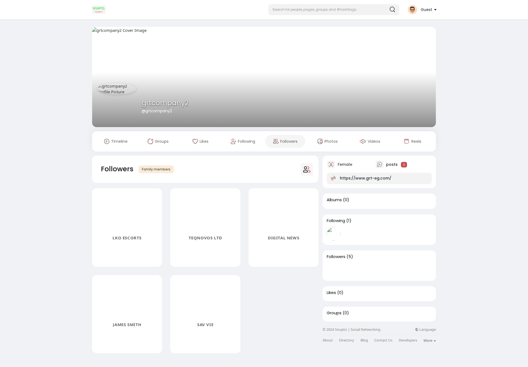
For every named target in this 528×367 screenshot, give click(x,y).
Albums (334, 200)
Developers (408, 340)
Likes (331, 292)
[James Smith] (386, 270)
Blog (364, 340)
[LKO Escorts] (333, 270)
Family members (156, 169)
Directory (346, 340)
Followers (336, 256)
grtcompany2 (165, 103)
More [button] (428, 340)
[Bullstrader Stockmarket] (333, 234)
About (328, 340)
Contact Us (383, 340)
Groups (334, 313)
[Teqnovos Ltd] (351, 270)
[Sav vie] (404, 270)
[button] (333, 9)
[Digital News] (369, 270)
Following (336, 220)
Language (427, 329)
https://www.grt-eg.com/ (365, 178)
